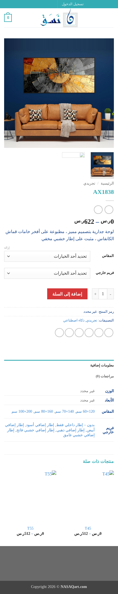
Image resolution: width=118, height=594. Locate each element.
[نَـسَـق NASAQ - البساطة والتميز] (59, 17)
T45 (88, 528)
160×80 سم (43, 411)
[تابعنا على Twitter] (42, 4)
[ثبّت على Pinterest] (69, 332)
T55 (30, 528)
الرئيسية (107, 183)
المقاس (108, 256)
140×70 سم (64, 411)
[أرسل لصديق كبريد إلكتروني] (79, 332)
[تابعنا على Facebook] (52, 4)
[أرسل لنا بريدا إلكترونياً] (37, 4)
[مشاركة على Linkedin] (59, 332)
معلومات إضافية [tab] (102, 365)
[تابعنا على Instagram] (47, 4)
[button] (73, 4)
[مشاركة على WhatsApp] (108, 332)
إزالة (7, 247)
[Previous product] (98, 209)
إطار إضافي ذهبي (71, 430)
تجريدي (89, 183)
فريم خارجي (105, 273)
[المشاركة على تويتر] (89, 332)
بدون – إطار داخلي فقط (75, 425)
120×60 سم (85, 411)
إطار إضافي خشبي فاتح (35, 430)
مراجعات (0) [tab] (105, 376)
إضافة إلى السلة (67, 294)
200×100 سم (22, 411)
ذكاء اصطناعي (74, 320)
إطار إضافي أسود (40, 425)
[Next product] (109, 209)
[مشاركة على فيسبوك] (98, 332)
